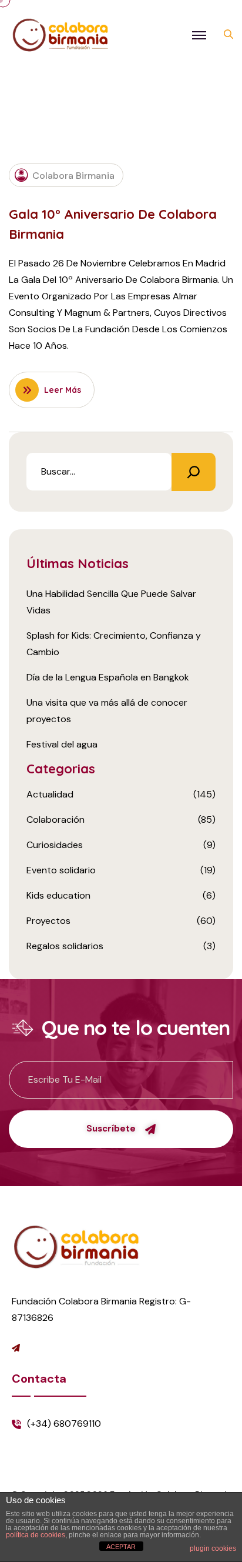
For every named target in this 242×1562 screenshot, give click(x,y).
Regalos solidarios (64, 946)
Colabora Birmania (73, 175)
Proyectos (48, 920)
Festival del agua (62, 744)
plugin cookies (213, 1548)
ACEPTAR (121, 1546)
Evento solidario (61, 870)
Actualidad (49, 794)
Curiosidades (54, 845)
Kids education (58, 895)
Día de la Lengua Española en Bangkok (107, 677)
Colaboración (55, 819)
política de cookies (35, 1535)
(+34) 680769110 (64, 1423)
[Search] (194, 472)
